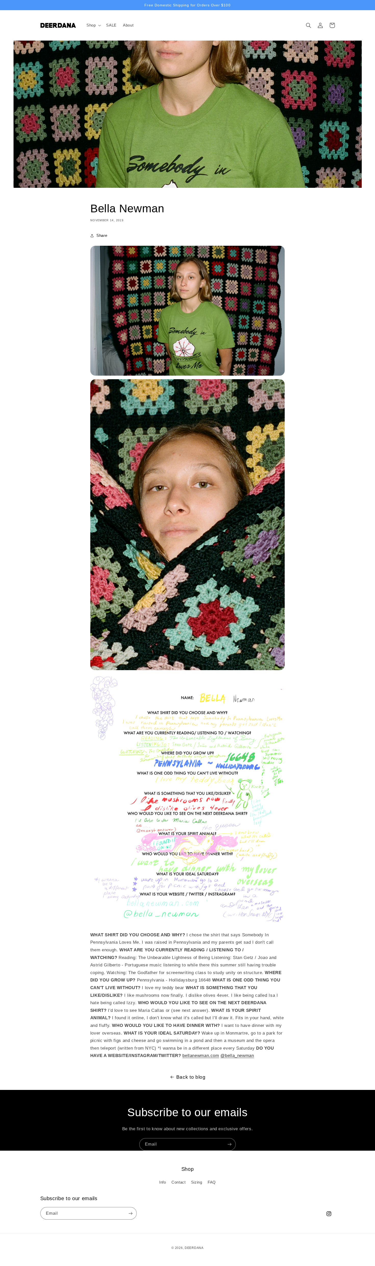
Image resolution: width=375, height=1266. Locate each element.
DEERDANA (194, 1247)
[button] (93, 25)
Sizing (196, 1182)
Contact (178, 1182)
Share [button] (101, 235)
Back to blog (191, 1077)
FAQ (212, 1182)
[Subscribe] (229, 1144)
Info (162, 1182)
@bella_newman (237, 1055)
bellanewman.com (200, 1055)
